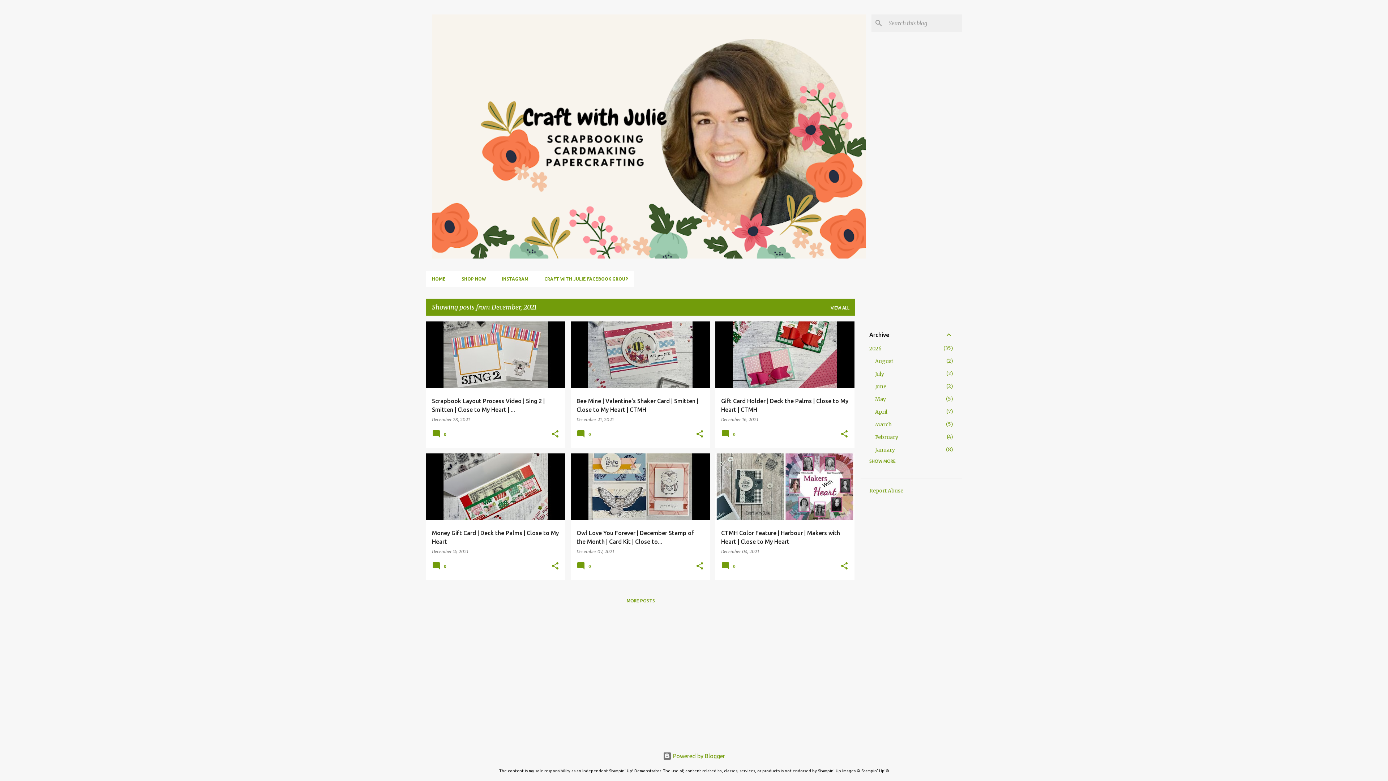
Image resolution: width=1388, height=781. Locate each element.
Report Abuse (886, 490)
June (880, 386)
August (884, 361)
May (880, 399)
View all (840, 308)
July (879, 374)
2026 (875, 348)
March (883, 424)
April (881, 412)
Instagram (515, 279)
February (886, 437)
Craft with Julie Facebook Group (586, 279)
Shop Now (474, 279)
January (885, 450)
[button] (555, 434)
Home (439, 279)
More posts (641, 600)
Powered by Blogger (698, 756)
